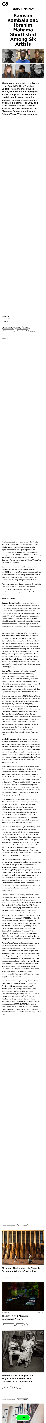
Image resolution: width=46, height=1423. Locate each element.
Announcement (7, 327)
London (18, 327)
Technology (19, 1325)
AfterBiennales (7, 1277)
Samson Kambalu (22, 331)
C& (5, 4)
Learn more (40, 1312)
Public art (26, 327)
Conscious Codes (8, 1325)
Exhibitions (6, 1387)
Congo (17, 1277)
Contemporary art (8, 331)
